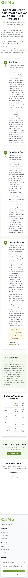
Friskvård (4, 538)
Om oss (3, 552)
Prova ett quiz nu (15, 453)
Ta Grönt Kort (5, 532)
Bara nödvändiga (14, 574)
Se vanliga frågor (14, 472)
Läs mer (19, 568)
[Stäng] (24, 563)
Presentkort (4, 535)
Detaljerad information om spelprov (14, 344)
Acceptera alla (14, 571)
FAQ (2, 546)
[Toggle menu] (25, 2)
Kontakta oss (5, 549)
